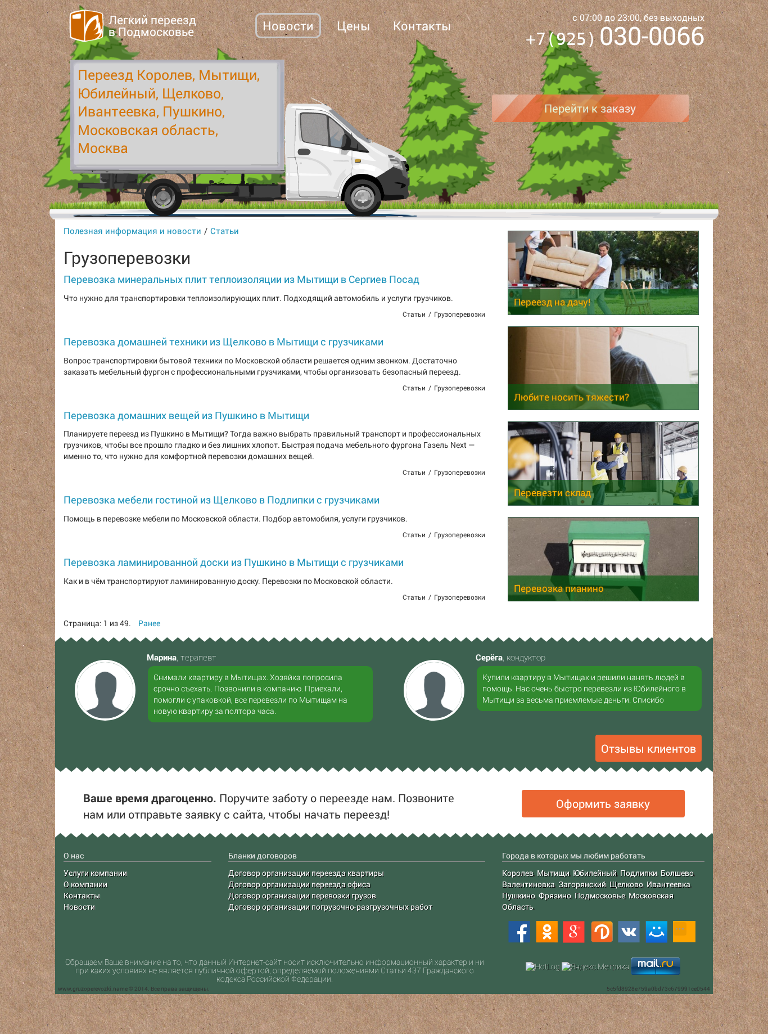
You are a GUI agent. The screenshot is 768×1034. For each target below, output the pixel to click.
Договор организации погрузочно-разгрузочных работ (330, 906)
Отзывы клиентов (648, 748)
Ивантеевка (668, 884)
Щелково (626, 884)
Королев (518, 872)
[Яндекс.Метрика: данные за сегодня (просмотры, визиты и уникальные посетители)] (595, 966)
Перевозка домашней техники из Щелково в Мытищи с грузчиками (223, 341)
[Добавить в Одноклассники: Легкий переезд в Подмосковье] (546, 932)
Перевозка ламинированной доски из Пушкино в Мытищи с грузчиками (234, 562)
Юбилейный (595, 872)
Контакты (422, 25)
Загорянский (582, 884)
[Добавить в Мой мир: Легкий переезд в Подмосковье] (656, 932)
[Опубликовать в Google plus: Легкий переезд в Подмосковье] (574, 932)
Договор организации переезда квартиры (306, 872)
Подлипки (638, 872)
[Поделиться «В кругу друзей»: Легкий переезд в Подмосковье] (601, 932)
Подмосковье (600, 895)
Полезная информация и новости (132, 230)
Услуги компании (95, 872)
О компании (85, 884)
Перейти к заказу (590, 108)
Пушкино (518, 895)
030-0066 (615, 37)
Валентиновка (528, 884)
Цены (353, 25)
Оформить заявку (603, 803)
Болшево (677, 872)
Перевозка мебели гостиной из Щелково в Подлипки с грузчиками (222, 499)
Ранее (149, 623)
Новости (288, 25)
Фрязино (555, 895)
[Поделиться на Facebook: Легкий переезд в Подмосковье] (519, 932)
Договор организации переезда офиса (299, 884)
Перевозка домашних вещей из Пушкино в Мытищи (186, 415)
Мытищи (553, 872)
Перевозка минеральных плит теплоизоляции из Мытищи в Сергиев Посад (241, 279)
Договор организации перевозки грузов (302, 895)
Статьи (224, 230)
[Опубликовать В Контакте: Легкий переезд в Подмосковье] (629, 932)
